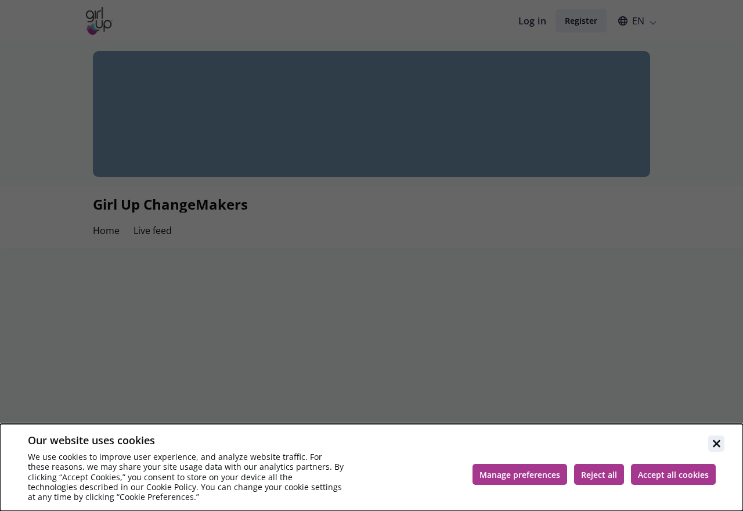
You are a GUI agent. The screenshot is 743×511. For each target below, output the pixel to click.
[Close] (716, 444)
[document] (371, 467)
